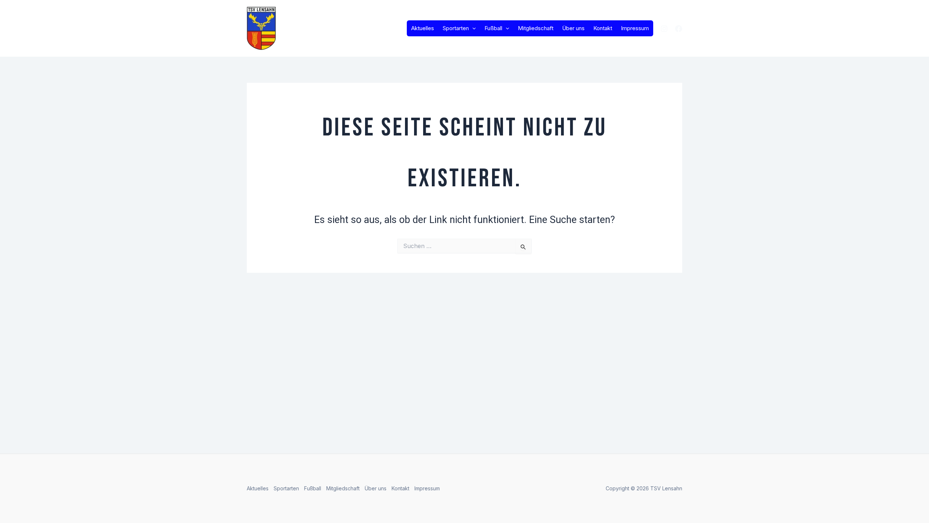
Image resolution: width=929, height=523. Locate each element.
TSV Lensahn (317, 28)
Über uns (573, 28)
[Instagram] (664, 28)
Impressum (635, 28)
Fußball (493, 28)
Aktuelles (422, 28)
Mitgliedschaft (535, 28)
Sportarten (456, 28)
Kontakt (602, 28)
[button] (472, 28)
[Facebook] (678, 28)
